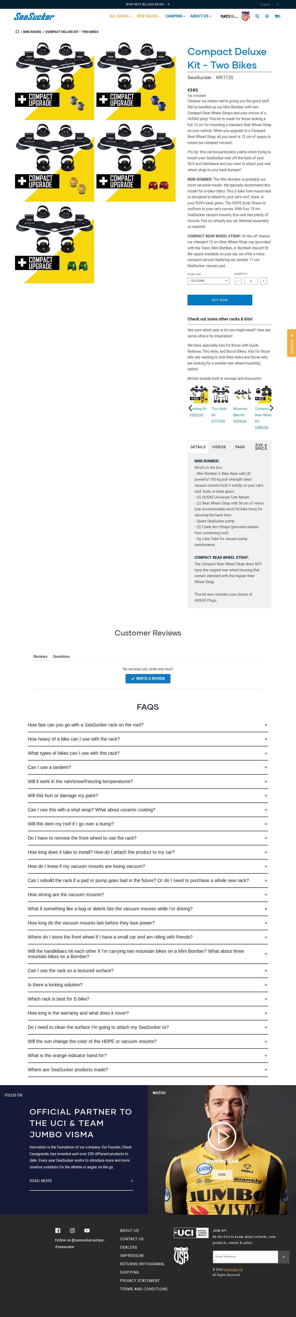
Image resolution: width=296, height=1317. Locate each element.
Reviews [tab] (40, 657)
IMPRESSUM (132, 1255)
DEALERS (128, 1247)
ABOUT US (129, 1230)
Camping (174, 16)
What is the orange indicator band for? (67, 1055)
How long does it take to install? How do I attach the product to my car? (101, 852)
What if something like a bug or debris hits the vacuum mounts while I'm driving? (110, 908)
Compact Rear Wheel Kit (263, 415)
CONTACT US (132, 1239)
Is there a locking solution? (55, 984)
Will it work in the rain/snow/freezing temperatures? (80, 781)
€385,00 (261, 427)
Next (271, 408)
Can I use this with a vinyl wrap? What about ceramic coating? (91, 809)
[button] (276, 16)
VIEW (222, 1175)
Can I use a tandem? (49, 767)
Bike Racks (147, 16)
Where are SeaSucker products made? (68, 1069)
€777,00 (218, 421)
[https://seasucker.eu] (18, 32)
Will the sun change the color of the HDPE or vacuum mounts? (92, 1041)
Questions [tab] (61, 657)
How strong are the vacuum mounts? (66, 894)
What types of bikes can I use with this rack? (74, 753)
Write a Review (153, 680)
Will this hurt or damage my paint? (63, 795)
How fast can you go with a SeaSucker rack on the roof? (86, 724)
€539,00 (240, 421)
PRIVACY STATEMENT (140, 1281)
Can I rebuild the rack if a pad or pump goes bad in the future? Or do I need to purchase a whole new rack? (138, 880)
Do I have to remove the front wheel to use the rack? (82, 838)
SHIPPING (129, 1272)
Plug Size (194, 274)
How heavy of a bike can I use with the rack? (74, 739)
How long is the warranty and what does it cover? (78, 1013)
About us (199, 16)
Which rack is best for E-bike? (58, 998)
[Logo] (34, 16)
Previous (190, 408)
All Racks (119, 16)
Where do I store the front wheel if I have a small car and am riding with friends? (110, 937)
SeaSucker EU (233, 1269)
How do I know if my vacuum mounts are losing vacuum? (86, 866)
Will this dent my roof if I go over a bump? (71, 823)
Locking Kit (198, 409)
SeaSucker (200, 77)
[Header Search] (259, 16)
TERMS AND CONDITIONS (144, 1289)
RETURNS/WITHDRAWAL (142, 1264)
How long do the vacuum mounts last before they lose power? (91, 922)
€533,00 (196, 415)
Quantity (240, 273)
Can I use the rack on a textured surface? (71, 970)
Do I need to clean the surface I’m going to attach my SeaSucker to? (98, 1027)
